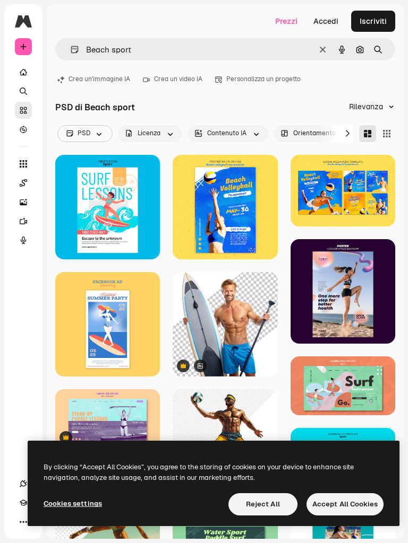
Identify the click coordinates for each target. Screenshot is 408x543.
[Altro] (23, 521)
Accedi (325, 21)
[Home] (23, 72)
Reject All (263, 504)
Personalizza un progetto (263, 79)
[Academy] (23, 502)
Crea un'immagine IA (99, 79)
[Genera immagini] (23, 202)
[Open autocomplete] (70, 50)
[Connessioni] (23, 483)
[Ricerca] (23, 91)
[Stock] (23, 110)
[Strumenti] (23, 163)
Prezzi (286, 21)
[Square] (386, 133)
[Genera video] (23, 221)
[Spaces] (23, 182)
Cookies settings (73, 503)
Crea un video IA (178, 79)
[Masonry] (367, 133)
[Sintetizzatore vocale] (23, 240)
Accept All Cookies (345, 504)
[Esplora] (23, 129)
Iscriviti (373, 21)
